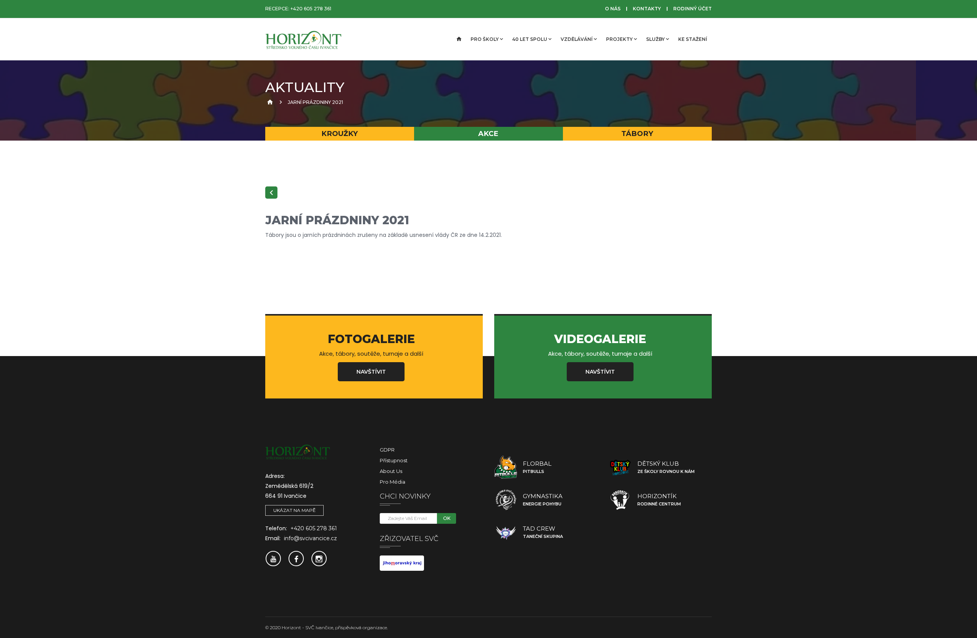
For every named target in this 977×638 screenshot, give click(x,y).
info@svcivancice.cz (310, 538)
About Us (391, 471)
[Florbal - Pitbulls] (505, 467)
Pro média (392, 482)
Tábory (637, 133)
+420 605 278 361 (310, 8)
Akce (488, 133)
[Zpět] (271, 192)
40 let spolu (529, 39)
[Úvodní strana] (458, 39)
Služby (655, 39)
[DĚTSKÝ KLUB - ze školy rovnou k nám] (620, 467)
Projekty (619, 39)
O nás (613, 8)
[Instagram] (319, 558)
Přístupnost (394, 460)
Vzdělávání (577, 39)
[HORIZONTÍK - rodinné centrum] (620, 499)
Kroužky (339, 133)
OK (446, 518)
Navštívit (371, 371)
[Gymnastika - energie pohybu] (505, 499)
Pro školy (485, 39)
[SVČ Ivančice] (303, 39)
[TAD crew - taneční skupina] (505, 532)
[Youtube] (273, 558)
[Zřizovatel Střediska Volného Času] (402, 562)
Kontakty (647, 8)
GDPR (387, 450)
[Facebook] (296, 558)
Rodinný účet (692, 8)
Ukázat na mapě (294, 510)
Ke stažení (692, 39)
